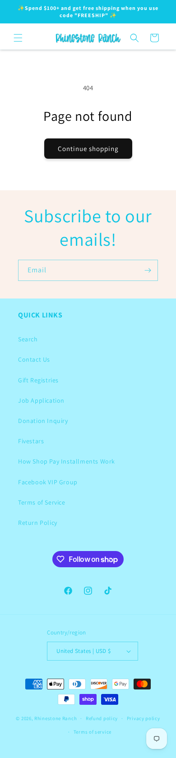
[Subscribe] (147, 270)
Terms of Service (41, 502)
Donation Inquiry (43, 421)
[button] (18, 38)
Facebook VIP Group (48, 482)
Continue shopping (88, 148)
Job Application (41, 400)
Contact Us (34, 359)
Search (28, 339)
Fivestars (31, 441)
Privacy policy (143, 718)
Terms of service (92, 732)
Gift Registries (38, 380)
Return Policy (37, 523)
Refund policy (102, 718)
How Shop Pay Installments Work (66, 461)
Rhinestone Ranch (55, 718)
